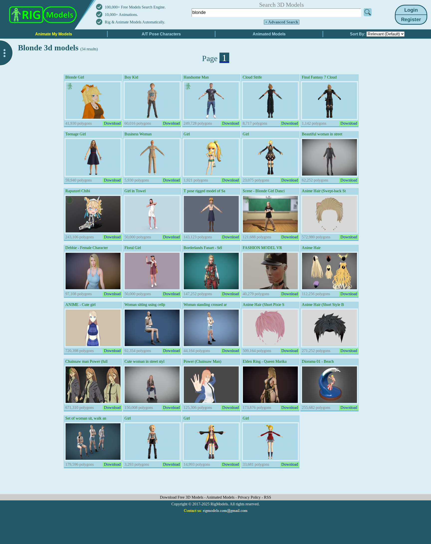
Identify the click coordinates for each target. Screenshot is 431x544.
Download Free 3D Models (182, 497)
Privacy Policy (250, 497)
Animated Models (220, 497)
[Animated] (69, 86)
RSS (267, 497)
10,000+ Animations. (121, 14)
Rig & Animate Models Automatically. (135, 22)
